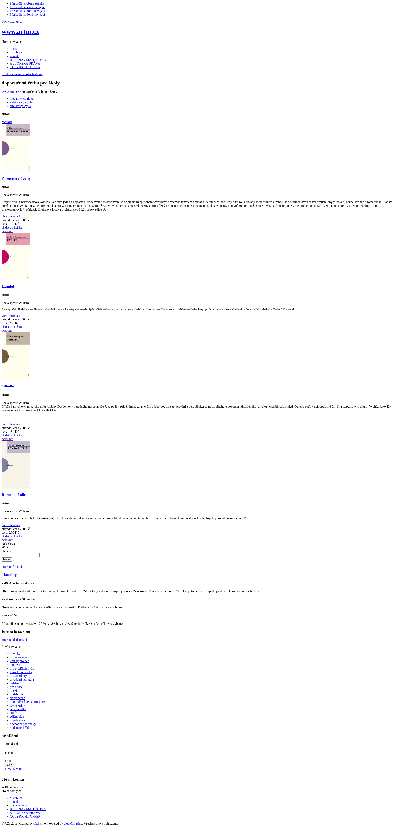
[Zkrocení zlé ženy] (16, 171)
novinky (15, 653)
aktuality (9, 575)
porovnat (7, 231)
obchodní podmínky (23, 724)
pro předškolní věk (22, 668)
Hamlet (8, 286)
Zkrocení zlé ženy (16, 178)
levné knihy (17, 705)
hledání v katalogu (22, 98)
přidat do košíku (12, 227)
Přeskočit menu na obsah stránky (23, 74)
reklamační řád (19, 727)
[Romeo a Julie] (16, 487)
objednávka (17, 720)
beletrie (14, 683)
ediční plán (17, 716)
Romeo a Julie (14, 495)
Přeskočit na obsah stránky (27, 3)
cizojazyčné (17, 698)
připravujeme (18, 657)
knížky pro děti (19, 661)
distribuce (16, 52)
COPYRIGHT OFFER (25, 67)
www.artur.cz (20, 31)
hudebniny (17, 694)
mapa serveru (18, 805)
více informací (11, 216)
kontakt (14, 56)
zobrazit (7, 122)
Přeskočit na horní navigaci (27, 11)
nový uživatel (13, 768)
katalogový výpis (21, 102)
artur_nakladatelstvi (14, 639)
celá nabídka (18, 709)
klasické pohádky (21, 672)
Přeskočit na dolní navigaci (27, 14)
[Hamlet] (16, 279)
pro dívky (16, 687)
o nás (13, 48)
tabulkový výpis (20, 106)
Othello (8, 386)
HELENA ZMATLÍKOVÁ (28, 59)
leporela (15, 664)
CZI (36, 823)
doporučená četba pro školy (28, 701)
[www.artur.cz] (12, 21)
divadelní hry (18, 676)
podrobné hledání (13, 566)
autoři (13, 713)
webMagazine (73, 823)
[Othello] (16, 379)
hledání (6, 551)
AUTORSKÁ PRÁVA (25, 63)
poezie (14, 690)
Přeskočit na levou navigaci (27, 7)
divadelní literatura (22, 679)
